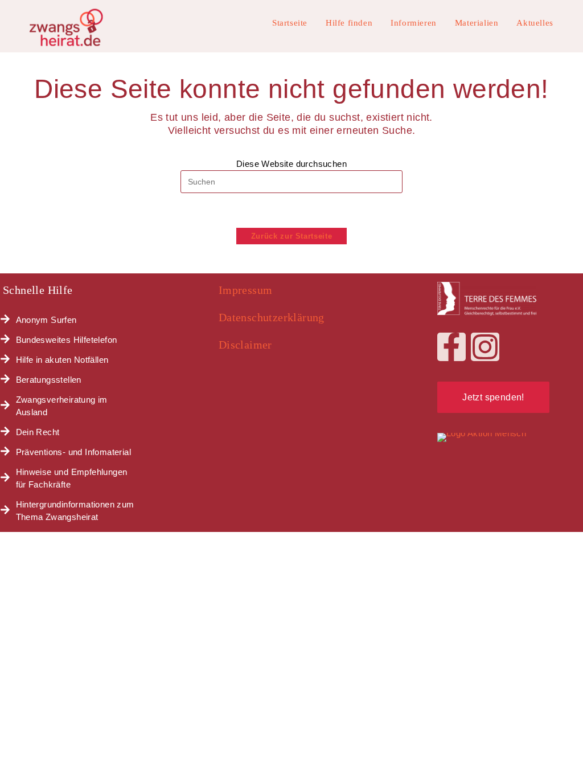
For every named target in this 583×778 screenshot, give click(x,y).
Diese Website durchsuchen (291, 164)
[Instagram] (485, 347)
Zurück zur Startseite (291, 236)
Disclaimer (245, 344)
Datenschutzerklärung (272, 317)
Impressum (246, 290)
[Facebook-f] (451, 347)
